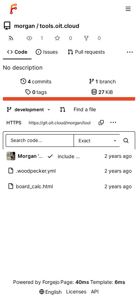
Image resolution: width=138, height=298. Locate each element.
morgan (24, 25)
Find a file (85, 109)
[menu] (113, 122)
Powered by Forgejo (36, 282)
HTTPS (13, 122)
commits (40, 81)
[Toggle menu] (128, 8)
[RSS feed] (11, 37)
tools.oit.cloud (59, 25)
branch (106, 81)
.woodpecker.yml (36, 171)
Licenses (76, 291)
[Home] (13, 8)
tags (39, 92)
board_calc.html (34, 186)
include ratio (72, 156)
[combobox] (97, 140)
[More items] (130, 52)
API (95, 291)
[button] (62, 109)
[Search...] (126, 140)
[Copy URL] (101, 122)
